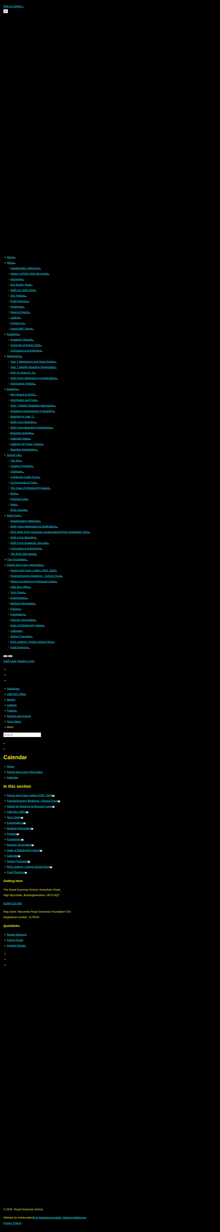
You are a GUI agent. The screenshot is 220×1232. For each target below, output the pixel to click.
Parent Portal (15, 940)
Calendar (12, 777)
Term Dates (14, 721)
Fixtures (12, 710)
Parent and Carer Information (25, 771)
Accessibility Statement (61, 1217)
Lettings (12, 705)
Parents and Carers (19, 716)
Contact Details (16, 945)
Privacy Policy (12, 1223)
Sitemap (81, 1217)
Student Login (25, 661)
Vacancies (13, 688)
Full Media (40, 1217)
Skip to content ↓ (13, 6)
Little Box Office (16, 694)
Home (10, 766)
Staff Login (10, 661)
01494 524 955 (12, 903)
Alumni (11, 699)
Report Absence (17, 934)
